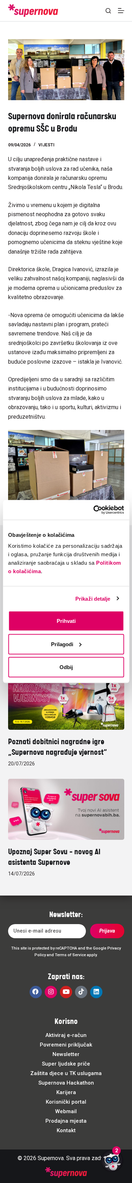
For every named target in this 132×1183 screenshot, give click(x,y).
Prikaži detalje (93, 598)
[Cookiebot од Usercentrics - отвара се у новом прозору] (94, 510)
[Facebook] (36, 992)
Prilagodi (62, 644)
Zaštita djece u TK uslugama (66, 1073)
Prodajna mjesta (66, 1121)
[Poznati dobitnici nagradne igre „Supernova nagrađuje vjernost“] (66, 699)
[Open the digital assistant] (112, 1160)
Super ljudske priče (66, 1064)
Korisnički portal (66, 1102)
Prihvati (66, 621)
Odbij (66, 667)
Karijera (66, 1092)
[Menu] (121, 10)
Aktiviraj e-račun (66, 1035)
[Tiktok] (81, 992)
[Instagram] (51, 992)
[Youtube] (66, 992)
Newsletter (66, 1054)
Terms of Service (70, 955)
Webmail (66, 1111)
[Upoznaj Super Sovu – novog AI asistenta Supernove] (66, 809)
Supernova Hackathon (66, 1083)
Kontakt (66, 1130)
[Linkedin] (96, 992)
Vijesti (46, 144)
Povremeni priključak (66, 1045)
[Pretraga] (108, 10)
